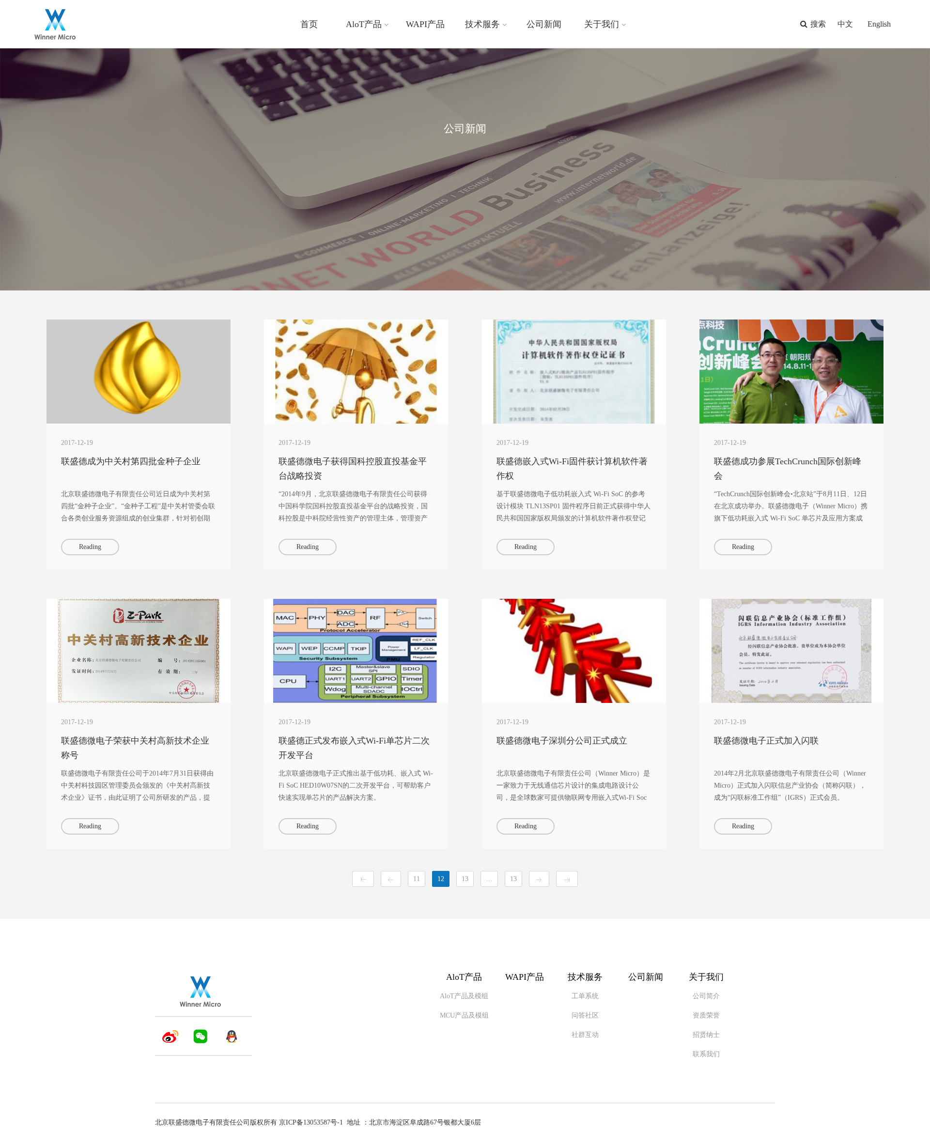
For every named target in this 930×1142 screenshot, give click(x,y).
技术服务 (482, 24)
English (879, 24)
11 (416, 879)
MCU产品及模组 (464, 1015)
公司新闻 (544, 24)
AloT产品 (364, 24)
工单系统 (585, 996)
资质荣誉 (706, 1015)
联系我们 (706, 1054)
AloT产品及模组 (464, 996)
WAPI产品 (425, 24)
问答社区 (585, 1015)
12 (440, 879)
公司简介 (706, 996)
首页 (309, 24)
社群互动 (585, 1034)
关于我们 (601, 24)
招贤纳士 (706, 1034)
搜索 (818, 24)
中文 (845, 24)
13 (465, 879)
